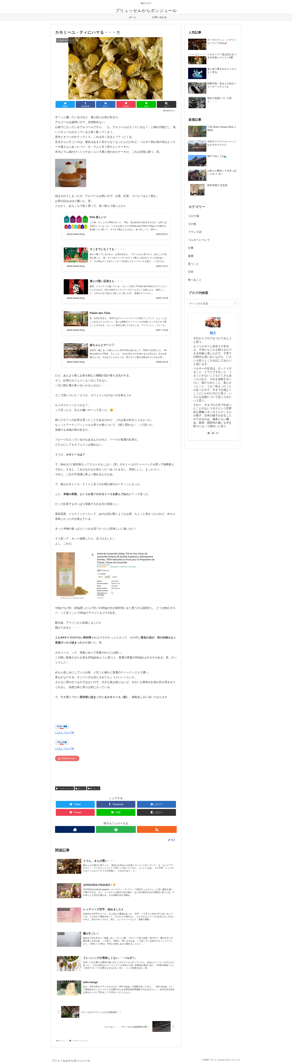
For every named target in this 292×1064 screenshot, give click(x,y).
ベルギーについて (65, 788)
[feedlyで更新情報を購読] (116, 829)
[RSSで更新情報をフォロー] (157, 829)
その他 (192, 224)
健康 (190, 256)
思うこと (81, 788)
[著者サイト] (75, 829)
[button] (235, 303)
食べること (94, 788)
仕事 (190, 248)
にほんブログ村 (64, 732)
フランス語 (195, 232)
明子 (213, 333)
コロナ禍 (193, 216)
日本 (190, 271)
